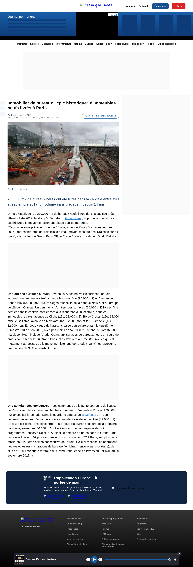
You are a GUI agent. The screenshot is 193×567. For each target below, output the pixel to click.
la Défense (89, 414)
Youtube (38, 532)
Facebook (33, 532)
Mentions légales (75, 539)
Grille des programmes (112, 518)
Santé (99, 44)
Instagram (28, 532)
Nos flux (105, 529)
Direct (179, 6)
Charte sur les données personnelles (113, 545)
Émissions (160, 6)
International (63, 44)
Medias (78, 44)
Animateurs (107, 523)
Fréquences (72, 529)
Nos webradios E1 (145, 529)
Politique (22, 44)
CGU (138, 534)
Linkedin (49, 532)
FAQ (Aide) (107, 534)
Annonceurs (142, 518)
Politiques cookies (110, 539)
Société (34, 44)
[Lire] (94, 559)
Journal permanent (21, 16)
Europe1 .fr (16, 115)
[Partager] (2, 103)
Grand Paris (73, 218)
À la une (131, 6)
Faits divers (122, 44)
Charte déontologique (77, 544)
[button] (176, 559)
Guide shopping (167, 44)
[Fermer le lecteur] (179, 554)
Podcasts (143, 6)
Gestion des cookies (146, 539)
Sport (109, 44)
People (151, 44)
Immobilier (138, 44)
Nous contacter (74, 518)
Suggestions (24, 189)
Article (11, 189)
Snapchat (43, 532)
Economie (47, 44)
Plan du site (72, 534)
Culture (89, 44)
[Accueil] (96, 7)
